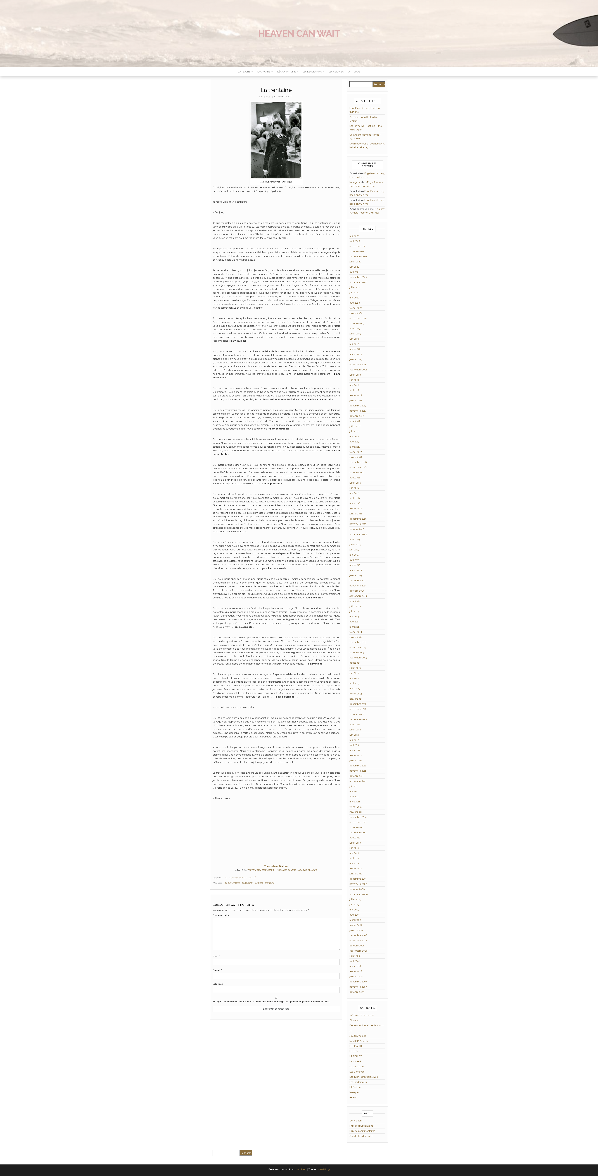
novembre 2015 (357, 524)
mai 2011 (353, 791)
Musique (354, 1092)
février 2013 (355, 693)
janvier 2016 (355, 513)
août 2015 (354, 539)
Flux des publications (361, 1125)
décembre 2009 (358, 878)
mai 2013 (354, 678)
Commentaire (221, 915)
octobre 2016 (356, 472)
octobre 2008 (357, 945)
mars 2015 (354, 565)
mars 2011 (354, 801)
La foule (353, 1051)
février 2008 (355, 971)
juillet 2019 (355, 333)
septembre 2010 (358, 832)
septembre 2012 (358, 719)
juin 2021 (354, 266)
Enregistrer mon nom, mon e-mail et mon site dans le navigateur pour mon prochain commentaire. (271, 1001)
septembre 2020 (358, 282)
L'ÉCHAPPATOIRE (358, 1040)
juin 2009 (354, 904)
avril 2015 (354, 560)
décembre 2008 (358, 935)
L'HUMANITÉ (356, 1046)
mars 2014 (354, 626)
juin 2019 (354, 338)
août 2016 (354, 477)
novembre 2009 (358, 884)
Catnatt (287, 96)
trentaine (269, 882)
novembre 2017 (357, 410)
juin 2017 (354, 431)
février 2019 (355, 354)
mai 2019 (354, 344)
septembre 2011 (358, 781)
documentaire (232, 882)
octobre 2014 (356, 590)
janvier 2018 (355, 400)
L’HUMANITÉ (264, 71)
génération (247, 882)
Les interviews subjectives (363, 1076)
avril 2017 (354, 441)
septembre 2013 (358, 657)
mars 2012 (354, 750)
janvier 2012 (355, 760)
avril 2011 (354, 796)
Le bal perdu (356, 1066)
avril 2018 (354, 390)
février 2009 (356, 925)
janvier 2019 (355, 359)
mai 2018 (354, 385)
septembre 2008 (358, 950)
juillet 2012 (355, 729)
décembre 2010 (358, 817)
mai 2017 (354, 436)
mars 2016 (355, 503)
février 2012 (355, 755)
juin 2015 (354, 549)
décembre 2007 (358, 981)
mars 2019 (355, 349)
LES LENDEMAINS (312, 71)
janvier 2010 (355, 873)
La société (355, 1061)
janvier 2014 (355, 637)
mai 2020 (354, 297)
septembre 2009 (358, 894)
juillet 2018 (355, 374)
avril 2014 (354, 621)
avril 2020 (354, 302)
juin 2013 (354, 673)
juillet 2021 (355, 261)
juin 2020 (354, 292)
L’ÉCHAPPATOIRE (286, 71)
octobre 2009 (357, 889)
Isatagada (355, 182)
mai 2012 (354, 740)
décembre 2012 (357, 704)
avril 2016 (354, 498)
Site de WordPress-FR (361, 1136)
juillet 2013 (355, 668)
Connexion (355, 1120)
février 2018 (355, 395)
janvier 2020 (356, 313)
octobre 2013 (356, 652)
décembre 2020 (358, 277)
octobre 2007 (356, 992)
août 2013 (354, 662)
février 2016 (355, 508)
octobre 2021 (356, 251)
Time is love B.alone (276, 866)
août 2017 (354, 421)
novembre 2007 (358, 986)
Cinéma (353, 1020)
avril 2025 (354, 241)
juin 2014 (354, 611)
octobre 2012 (356, 714)
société (259, 882)
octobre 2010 (356, 827)
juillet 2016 (355, 482)
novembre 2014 (357, 585)
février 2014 (355, 632)
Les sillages (336, 71)
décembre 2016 (358, 462)
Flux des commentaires (362, 1131)
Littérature (355, 1087)
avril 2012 (354, 745)
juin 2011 (353, 786)
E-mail (217, 970)
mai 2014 (354, 616)
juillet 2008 (355, 956)
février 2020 (355, 308)
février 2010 (355, 868)
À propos (354, 71)
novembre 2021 (357, 246)
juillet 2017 (355, 426)
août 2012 (354, 724)
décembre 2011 (357, 765)
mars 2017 (354, 446)
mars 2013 (354, 688)
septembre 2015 (358, 534)
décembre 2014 (358, 580)
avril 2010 (354, 858)
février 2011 (355, 806)
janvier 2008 (356, 976)
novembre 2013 (357, 647)
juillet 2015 (355, 544)
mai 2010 (354, 853)
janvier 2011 (355, 812)
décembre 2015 (357, 518)
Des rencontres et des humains (366, 1025)
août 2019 (354, 328)
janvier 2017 (355, 457)
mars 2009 (355, 920)
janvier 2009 (356, 930)
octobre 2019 (356, 323)
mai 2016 (354, 493)
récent (353, 1097)
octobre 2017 (356, 416)
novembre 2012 (357, 709)
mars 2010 (354, 863)
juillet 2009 (355, 899)
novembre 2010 (357, 822)
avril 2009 (354, 914)
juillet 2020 (355, 287)
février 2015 (355, 570)
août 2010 (354, 837)
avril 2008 (354, 961)
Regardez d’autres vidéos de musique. (297, 870)
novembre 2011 (357, 770)
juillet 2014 (355, 606)
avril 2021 (354, 272)
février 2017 (355, 452)
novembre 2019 (358, 318)
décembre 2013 (357, 642)
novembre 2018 (357, 364)
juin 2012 (354, 734)
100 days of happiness (361, 1015)
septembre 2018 (358, 369)
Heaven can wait (299, 33)
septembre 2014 (358, 596)
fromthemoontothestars (261, 870)
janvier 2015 (355, 575)
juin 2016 (354, 488)
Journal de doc (235, 877)
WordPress (301, 1169)
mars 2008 (355, 966)
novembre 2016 (358, 467)
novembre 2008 (358, 940)
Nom (216, 956)
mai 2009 (354, 909)
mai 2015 (354, 554)
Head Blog (324, 1169)
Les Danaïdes (356, 1071)
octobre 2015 (356, 529)
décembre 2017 (357, 405)
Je (226, 877)
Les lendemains (358, 1082)
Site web (218, 984)
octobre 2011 (356, 776)
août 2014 (354, 601)
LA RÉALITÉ (244, 71)
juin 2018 (354, 380)
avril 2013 (354, 683)
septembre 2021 (358, 256)
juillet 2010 (355, 842)
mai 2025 (354, 236)
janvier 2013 (355, 698)
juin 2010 (354, 848)
